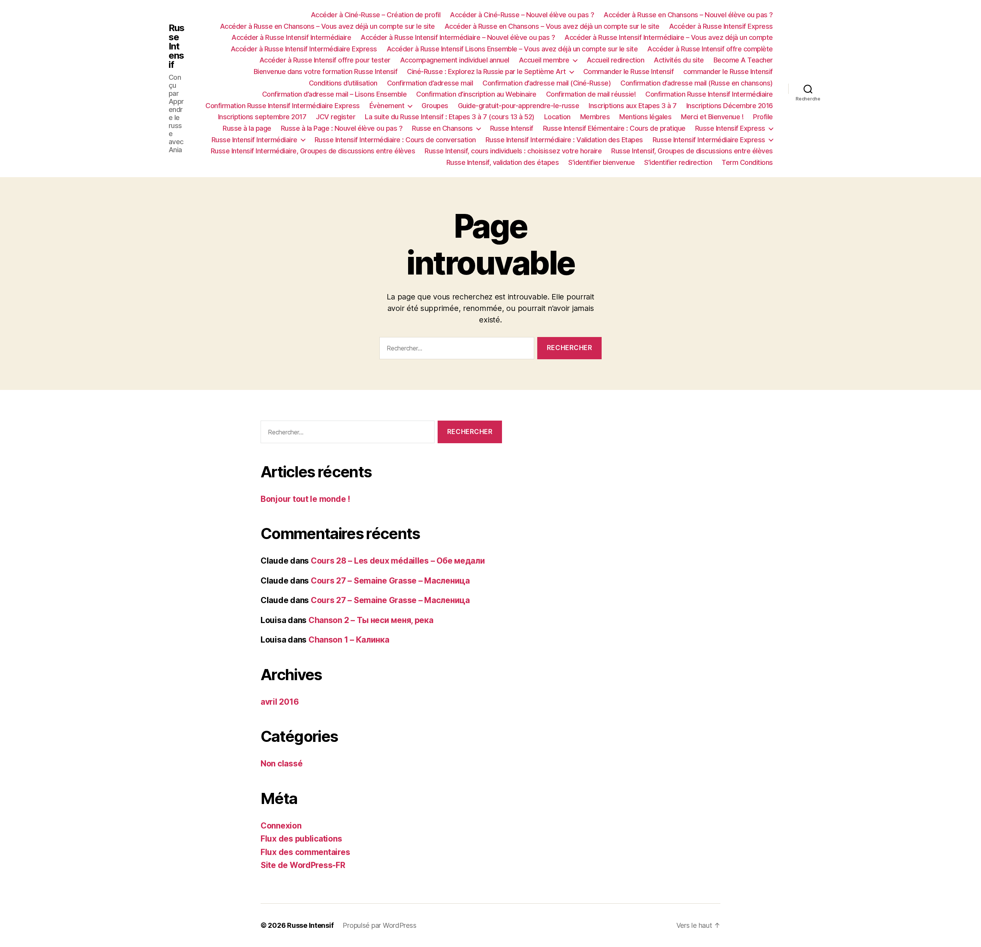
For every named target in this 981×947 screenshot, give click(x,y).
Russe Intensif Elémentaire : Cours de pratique (614, 128)
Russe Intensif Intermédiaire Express (709, 140)
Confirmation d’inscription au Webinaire (476, 94)
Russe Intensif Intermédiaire (254, 140)
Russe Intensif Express (730, 128)
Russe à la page (247, 128)
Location (557, 117)
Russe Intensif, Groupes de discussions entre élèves (692, 151)
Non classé (281, 763)
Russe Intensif (176, 46)
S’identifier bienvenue (601, 162)
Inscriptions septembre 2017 (262, 117)
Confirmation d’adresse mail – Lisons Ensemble (334, 94)
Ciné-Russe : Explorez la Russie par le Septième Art (486, 71)
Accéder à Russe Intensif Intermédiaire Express (304, 49)
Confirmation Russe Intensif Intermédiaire (709, 94)
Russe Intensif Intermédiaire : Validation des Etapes (564, 140)
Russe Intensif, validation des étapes (502, 162)
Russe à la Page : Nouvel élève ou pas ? (342, 128)
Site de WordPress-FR (303, 865)
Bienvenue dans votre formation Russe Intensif (326, 71)
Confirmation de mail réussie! (591, 94)
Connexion (281, 825)
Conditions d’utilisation (343, 83)
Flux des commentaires (305, 852)
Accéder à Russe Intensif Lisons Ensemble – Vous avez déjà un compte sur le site (512, 49)
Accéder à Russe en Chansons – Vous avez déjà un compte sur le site (327, 26)
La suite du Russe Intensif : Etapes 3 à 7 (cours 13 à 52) (450, 117)
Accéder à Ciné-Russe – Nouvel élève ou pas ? (522, 15)
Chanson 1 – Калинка (348, 639)
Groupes (435, 106)
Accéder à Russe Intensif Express (721, 26)
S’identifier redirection (678, 162)
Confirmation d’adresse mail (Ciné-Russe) (546, 83)
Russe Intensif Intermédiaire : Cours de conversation (395, 140)
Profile (763, 117)
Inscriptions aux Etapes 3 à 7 (633, 106)
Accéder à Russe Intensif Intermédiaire (291, 37)
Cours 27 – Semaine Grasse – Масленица (390, 580)
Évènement (387, 106)
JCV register (335, 117)
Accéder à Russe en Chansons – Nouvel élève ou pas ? (688, 15)
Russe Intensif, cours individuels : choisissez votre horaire (513, 151)
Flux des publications (301, 838)
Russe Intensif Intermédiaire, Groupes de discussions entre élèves (313, 151)
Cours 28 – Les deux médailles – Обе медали (398, 561)
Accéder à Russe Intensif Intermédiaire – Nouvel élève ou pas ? (458, 37)
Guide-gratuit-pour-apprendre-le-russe (518, 106)
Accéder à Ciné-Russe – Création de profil (376, 15)
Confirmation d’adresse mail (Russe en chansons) (696, 83)
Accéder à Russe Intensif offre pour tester (324, 60)
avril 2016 (280, 702)
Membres (595, 117)
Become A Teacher (743, 60)
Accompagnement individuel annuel (454, 60)
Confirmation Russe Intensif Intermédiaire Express (282, 106)
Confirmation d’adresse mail (430, 83)
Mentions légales (645, 117)
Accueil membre (544, 60)
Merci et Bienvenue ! (712, 117)
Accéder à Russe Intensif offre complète (710, 49)
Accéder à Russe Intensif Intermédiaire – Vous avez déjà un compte (668, 37)
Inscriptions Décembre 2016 (729, 106)
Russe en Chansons (442, 128)
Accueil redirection (616, 60)
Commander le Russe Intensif (628, 71)
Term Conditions (747, 162)
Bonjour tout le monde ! (305, 499)
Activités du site (679, 60)
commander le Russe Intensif (728, 71)
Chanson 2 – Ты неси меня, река (370, 620)
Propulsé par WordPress (379, 925)
